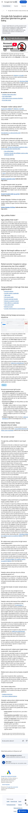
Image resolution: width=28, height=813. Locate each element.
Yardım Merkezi (6, 6)
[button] (2, 2)
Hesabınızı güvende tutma (8, 179)
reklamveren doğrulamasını (17, 363)
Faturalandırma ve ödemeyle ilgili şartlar (11, 133)
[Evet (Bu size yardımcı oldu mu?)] (23, 741)
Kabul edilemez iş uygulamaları (11, 303)
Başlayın (4, 385)
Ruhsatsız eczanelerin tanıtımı (11, 301)
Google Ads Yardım (10, 2)
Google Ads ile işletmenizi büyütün (8, 776)
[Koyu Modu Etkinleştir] (25, 800)
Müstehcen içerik (8, 306)
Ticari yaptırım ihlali (9, 305)
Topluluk (16, 6)
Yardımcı (23, 811)
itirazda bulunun (18, 605)
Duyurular (24, 6)
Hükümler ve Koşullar (19, 75)
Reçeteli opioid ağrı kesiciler (11, 299)
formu (4, 173)
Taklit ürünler (7, 295)
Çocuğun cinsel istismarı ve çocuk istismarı (14, 308)
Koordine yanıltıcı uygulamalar (11, 293)
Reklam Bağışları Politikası (8, 207)
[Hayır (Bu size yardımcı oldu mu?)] (26, 741)
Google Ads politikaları (6, 109)
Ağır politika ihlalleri (6, 96)
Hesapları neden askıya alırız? (9, 94)
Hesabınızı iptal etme (7, 694)
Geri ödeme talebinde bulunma (9, 696)
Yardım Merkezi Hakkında (20, 805)
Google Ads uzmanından (12, 787)
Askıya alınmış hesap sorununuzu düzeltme (12, 98)
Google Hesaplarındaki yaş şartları (10, 194)
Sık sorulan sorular (6, 100)
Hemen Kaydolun (6, 784)
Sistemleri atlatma (8, 291)
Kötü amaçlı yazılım (9, 297)
